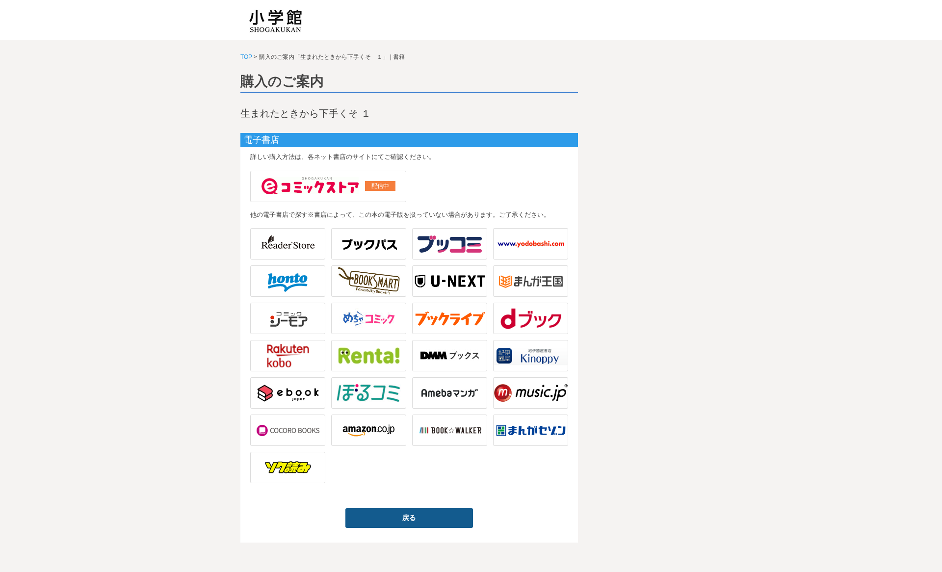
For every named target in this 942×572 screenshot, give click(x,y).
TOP (246, 56)
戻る (409, 517)
